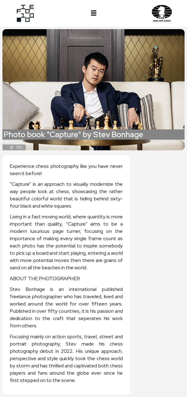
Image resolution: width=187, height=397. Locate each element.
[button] (93, 13)
